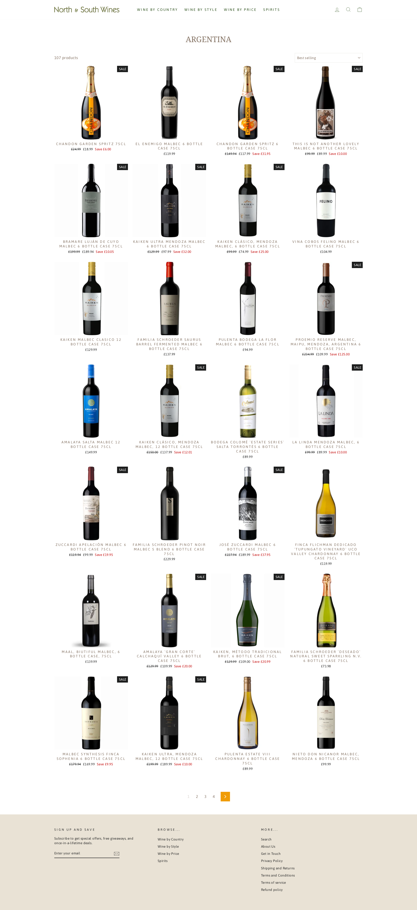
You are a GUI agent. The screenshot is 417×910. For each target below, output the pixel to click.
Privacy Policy (272, 861)
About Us (268, 846)
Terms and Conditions (278, 875)
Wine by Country (157, 10)
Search (266, 839)
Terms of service (273, 882)
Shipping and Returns (278, 868)
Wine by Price (240, 10)
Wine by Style (200, 10)
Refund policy (272, 890)
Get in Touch (271, 853)
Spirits (271, 10)
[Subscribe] (116, 853)
